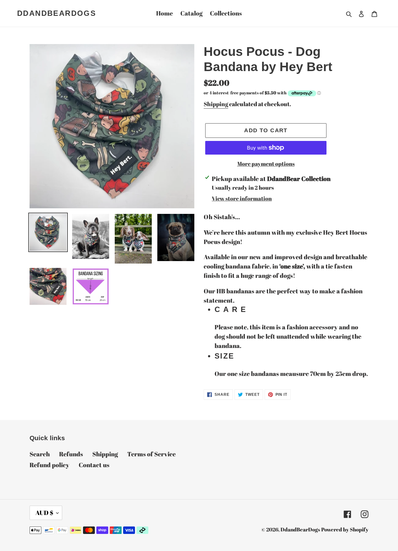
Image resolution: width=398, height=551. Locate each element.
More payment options (266, 163)
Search (40, 454)
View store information (242, 198)
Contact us (94, 465)
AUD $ (44, 512)
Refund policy (49, 465)
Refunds (71, 454)
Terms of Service (151, 454)
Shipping (216, 104)
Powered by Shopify (344, 529)
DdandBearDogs (56, 13)
